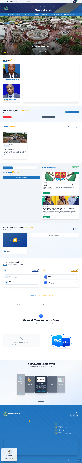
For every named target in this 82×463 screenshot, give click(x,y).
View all (76, 228)
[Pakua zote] (35, 277)
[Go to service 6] (42, 401)
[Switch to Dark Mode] (71, 1)
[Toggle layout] (16, 449)
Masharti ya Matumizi (69, 460)
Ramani (77, 460)
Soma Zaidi (22, 157)
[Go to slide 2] (7, 52)
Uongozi (21, 1)
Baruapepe (28, 1)
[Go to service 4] (40, 401)
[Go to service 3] (39, 401)
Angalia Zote (74, 167)
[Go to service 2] (38, 401)
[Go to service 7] (43, 401)
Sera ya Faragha (58, 460)
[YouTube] (77, 415)
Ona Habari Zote (73, 127)
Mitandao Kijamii (14, 1)
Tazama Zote (35, 270)
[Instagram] (74, 415)
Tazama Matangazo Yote (21, 177)
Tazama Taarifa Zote (73, 111)
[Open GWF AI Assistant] (79, 460)
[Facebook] (71, 415)
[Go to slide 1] (5, 52)
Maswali (6, 1)
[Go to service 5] (41, 401)
